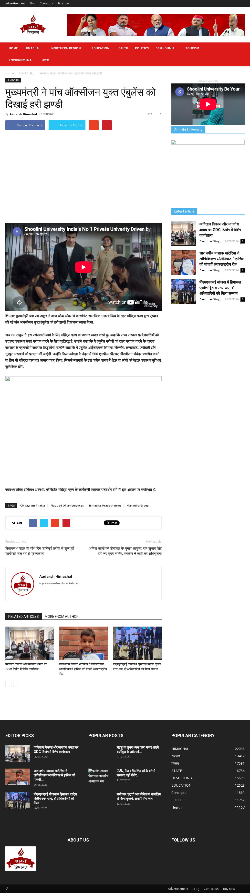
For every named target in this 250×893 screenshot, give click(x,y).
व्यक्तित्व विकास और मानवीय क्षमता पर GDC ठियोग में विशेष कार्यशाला (220, 230)
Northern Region (66, 48)
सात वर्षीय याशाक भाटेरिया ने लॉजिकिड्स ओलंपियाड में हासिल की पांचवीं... (54, 775)
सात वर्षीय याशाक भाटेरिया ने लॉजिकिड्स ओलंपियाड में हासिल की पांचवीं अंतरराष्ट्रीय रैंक (83, 669)
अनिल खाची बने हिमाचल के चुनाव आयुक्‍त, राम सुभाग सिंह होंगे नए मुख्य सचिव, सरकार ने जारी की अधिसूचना (125, 551)
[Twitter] (43, 593)
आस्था (45, 60)
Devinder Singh (210, 241)
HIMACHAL (32, 48)
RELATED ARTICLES (23, 617)
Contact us (46, 3)
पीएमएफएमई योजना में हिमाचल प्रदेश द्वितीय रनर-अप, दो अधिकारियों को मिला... (55, 798)
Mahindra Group (138, 505)
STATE (176, 770)
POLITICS (142, 48)
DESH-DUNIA (165, 48)
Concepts (178, 792)
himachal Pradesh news (105, 505)
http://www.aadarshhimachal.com (58, 583)
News (175, 756)
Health (122, 48)
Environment (20, 60)
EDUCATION (101, 48)
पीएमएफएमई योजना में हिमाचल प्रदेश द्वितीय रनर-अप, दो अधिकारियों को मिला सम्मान (220, 288)
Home (13, 48)
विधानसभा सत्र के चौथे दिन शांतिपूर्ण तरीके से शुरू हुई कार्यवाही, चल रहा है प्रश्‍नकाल (39, 551)
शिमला (175, 763)
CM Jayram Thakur (32, 505)
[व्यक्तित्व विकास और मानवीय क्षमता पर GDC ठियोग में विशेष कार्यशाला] (29, 643)
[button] (239, 54)
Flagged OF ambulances (67, 505)
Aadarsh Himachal (23, 114)
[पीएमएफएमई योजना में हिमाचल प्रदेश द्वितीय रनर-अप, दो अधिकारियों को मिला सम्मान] (137, 643)
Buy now (63, 3)
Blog (32, 3)
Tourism (192, 48)
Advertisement (15, 3)
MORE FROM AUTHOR (62, 617)
